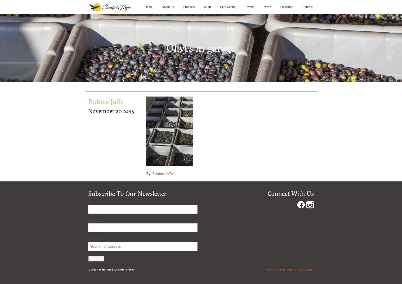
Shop (207, 7)
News (267, 7)
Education (286, 7)
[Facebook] (301, 205)
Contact (307, 7)
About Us (168, 7)
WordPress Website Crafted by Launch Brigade (289, 269)
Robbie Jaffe (162, 173)
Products (189, 7)
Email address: (98, 239)
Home (149, 7)
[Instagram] (310, 205)
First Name (96, 202)
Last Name (95, 221)
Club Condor (228, 7)
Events (250, 7)
